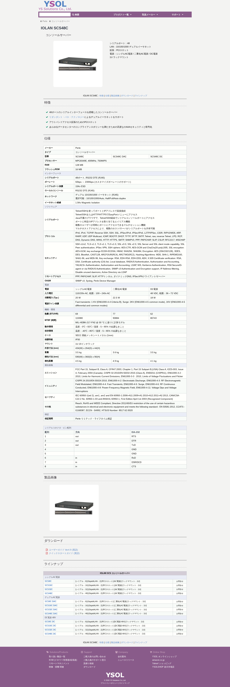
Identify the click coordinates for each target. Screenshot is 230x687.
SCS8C (48, 581)
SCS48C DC (50, 634)
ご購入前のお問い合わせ (94, 656)
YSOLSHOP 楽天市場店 (163, 667)
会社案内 (122, 656)
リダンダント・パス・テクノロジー (66, 117)
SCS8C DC (50, 621)
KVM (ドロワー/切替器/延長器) (63, 660)
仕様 (107, 95)
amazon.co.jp (158, 660)
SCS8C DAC (50, 601)
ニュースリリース (126, 660)
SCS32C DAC (51, 609)
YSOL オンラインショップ (164, 656)
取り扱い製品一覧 (57, 656)
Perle (45, 21)
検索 (76, 14)
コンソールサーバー (60, 21)
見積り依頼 (88, 663)
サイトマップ (124, 683)
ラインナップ (141, 95)
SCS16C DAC (51, 605)
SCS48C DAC (51, 613)
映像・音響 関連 (56, 667)
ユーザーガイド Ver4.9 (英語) (63, 550)
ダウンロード (127, 95)
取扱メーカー (149, 14)
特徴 (102, 95)
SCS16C (49, 585)
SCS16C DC (50, 625)
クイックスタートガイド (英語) (64, 553)
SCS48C (49, 593)
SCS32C (49, 589)
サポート (176, 14)
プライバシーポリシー (109, 683)
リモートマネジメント (59, 663)
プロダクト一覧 (121, 14)
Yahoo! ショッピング (161, 663)
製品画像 (115, 95)
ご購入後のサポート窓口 (94, 660)
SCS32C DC (50, 630)
